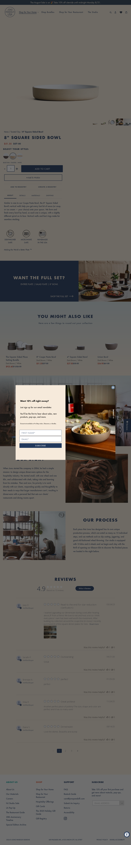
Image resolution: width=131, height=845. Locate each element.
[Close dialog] (113, 387)
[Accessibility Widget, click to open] (127, 834)
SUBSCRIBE (40, 445)
